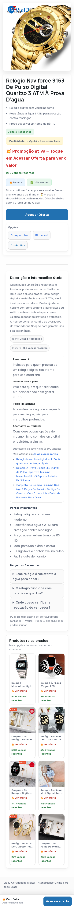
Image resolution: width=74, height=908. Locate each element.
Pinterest (41, 235)
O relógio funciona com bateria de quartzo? (32, 590)
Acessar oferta (57, 901)
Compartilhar (20, 235)
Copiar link (18, 245)
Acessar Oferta (37, 215)
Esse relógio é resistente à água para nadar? (34, 576)
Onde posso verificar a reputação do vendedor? (31, 605)
